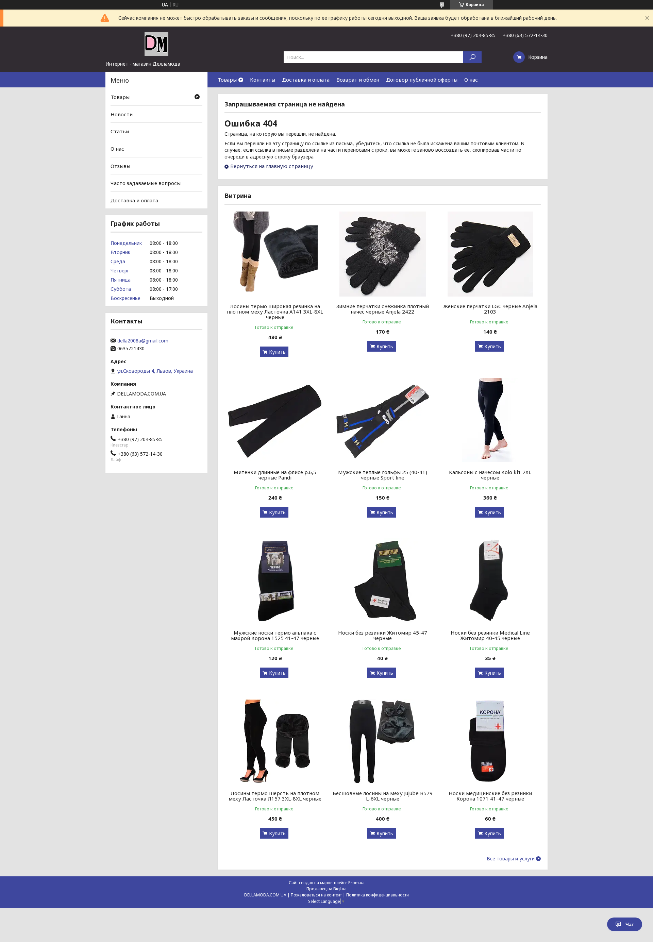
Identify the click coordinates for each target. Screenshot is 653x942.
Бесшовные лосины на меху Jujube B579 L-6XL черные (383, 795)
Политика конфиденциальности (377, 895)
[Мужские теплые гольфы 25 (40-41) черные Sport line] (382, 419)
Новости (122, 114)
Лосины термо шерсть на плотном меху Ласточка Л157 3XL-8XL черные (275, 795)
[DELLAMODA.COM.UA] (156, 43)
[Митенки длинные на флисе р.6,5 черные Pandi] (274, 419)
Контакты (262, 79)
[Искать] (472, 57)
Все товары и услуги (511, 859)
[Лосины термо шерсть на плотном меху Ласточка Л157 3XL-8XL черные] (274, 741)
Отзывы (120, 165)
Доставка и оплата (306, 79)
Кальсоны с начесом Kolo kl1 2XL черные (490, 474)
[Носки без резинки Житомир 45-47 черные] (382, 580)
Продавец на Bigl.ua (326, 889)
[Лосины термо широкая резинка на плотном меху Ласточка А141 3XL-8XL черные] (274, 254)
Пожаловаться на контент (316, 895)
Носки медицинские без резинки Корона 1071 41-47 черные (490, 795)
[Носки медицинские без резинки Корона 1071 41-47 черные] (490, 741)
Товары (227, 79)
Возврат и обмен (357, 79)
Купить (277, 352)
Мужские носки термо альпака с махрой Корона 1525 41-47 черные (275, 635)
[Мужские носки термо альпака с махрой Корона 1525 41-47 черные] (274, 580)
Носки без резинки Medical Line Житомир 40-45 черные (490, 635)
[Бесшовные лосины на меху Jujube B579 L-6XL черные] (382, 741)
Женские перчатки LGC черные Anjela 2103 (490, 308)
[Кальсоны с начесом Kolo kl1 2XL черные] (490, 419)
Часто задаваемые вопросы (146, 183)
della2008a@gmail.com (142, 341)
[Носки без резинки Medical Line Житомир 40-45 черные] (490, 580)
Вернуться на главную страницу (271, 166)
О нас (471, 79)
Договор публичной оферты (421, 79)
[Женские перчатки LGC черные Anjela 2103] (490, 254)
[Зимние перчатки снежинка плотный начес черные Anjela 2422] (382, 254)
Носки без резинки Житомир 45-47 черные (382, 635)
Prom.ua (356, 883)
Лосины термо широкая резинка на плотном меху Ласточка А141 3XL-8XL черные (275, 311)
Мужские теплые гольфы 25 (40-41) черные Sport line (382, 474)
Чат (629, 924)
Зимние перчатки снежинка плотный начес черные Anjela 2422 (382, 308)
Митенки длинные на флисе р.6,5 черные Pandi (275, 474)
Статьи (120, 131)
